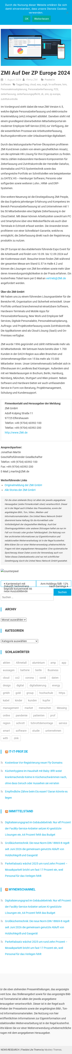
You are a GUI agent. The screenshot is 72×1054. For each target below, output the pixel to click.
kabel (6, 700)
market (29, 707)
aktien (6, 662)
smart (6, 730)
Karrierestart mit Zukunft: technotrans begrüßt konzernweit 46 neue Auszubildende (18, 584)
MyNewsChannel (22, 889)
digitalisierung (38, 685)
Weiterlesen (41, 18)
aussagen (9, 670)
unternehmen (53, 730)
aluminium (38, 662)
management (11, 707)
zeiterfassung (8, 94)
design (7, 685)
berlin (38, 670)
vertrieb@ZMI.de (56, 278)
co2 (17, 677)
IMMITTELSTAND (21, 811)
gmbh (6, 692)
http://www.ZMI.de (16, 432)
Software (6, 84)
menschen (45, 707)
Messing (62, 707)
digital (20, 685)
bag (27, 84)
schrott (20, 723)
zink (16, 738)
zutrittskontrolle (9, 99)
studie (36, 730)
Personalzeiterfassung (40, 89)
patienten (39, 715)
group (30, 692)
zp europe (55, 94)
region (6, 723)
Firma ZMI (31, 79)
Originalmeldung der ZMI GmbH (23, 485)
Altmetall (21, 662)
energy (56, 685)
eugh (44, 84)
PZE (56, 89)
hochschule (46, 692)
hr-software (55, 84)
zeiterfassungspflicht (28, 94)
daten (55, 677)
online (6, 715)
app (64, 662)
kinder (18, 700)
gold (18, 692)
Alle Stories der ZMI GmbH (20, 489)
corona (29, 677)
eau (39, 84)
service (63, 723)
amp (53, 662)
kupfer (46, 700)
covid (43, 677)
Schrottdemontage (42, 723)
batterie (25, 670)
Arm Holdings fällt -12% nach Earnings (54, 584)
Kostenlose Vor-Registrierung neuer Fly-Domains (33, 762)
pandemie (21, 715)
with (5, 738)
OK (27, 18)
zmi (47, 94)
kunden (32, 700)
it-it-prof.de (18, 751)
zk (42, 94)
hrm (64, 84)
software (21, 730)
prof (52, 715)
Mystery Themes (53, 1049)
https (62, 692)
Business (53, 670)
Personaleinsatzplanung (14, 89)
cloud (33, 84)
